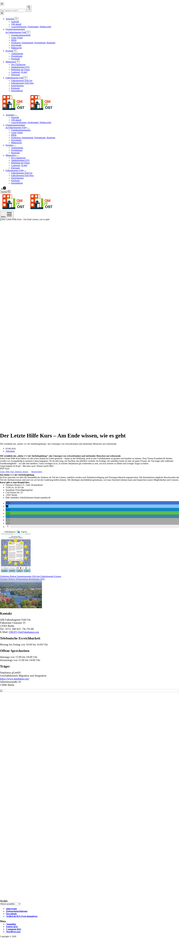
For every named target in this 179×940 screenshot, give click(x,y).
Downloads (16, 140)
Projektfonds (16, 150)
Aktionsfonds (17, 148)
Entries (12, 926)
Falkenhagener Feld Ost (21, 173)
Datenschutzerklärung (16, 911)
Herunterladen (36, 472)
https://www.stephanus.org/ (14, 678)
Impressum (11, 908)
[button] (8, 503)
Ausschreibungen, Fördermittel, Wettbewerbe (31, 122)
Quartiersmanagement (20, 130)
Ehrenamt (15, 168)
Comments (13, 929)
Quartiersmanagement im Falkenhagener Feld (16, 126)
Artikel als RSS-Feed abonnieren (21, 916)
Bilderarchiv (16, 142)
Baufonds (15, 153)
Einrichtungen (17, 178)
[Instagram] (4, 188)
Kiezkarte (15, 180)
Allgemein (10, 451)
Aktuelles (10, 115)
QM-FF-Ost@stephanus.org (24, 632)
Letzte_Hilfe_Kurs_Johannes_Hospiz (14, 472)
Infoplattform (17, 183)
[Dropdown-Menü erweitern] (16, 115)
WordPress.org (13, 931)
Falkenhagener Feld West (22, 175)
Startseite (15, 117)
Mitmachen (11, 155)
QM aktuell (16, 120)
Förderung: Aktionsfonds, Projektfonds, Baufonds (33, 137)
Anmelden (11, 924)
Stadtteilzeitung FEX (20, 160)
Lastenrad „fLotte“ (19, 165)
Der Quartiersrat (18, 158)
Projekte (9, 145)
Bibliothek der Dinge (20, 163)
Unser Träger (17, 132)
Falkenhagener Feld (14, 170)
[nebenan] (2, 188)
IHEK (14, 135)
